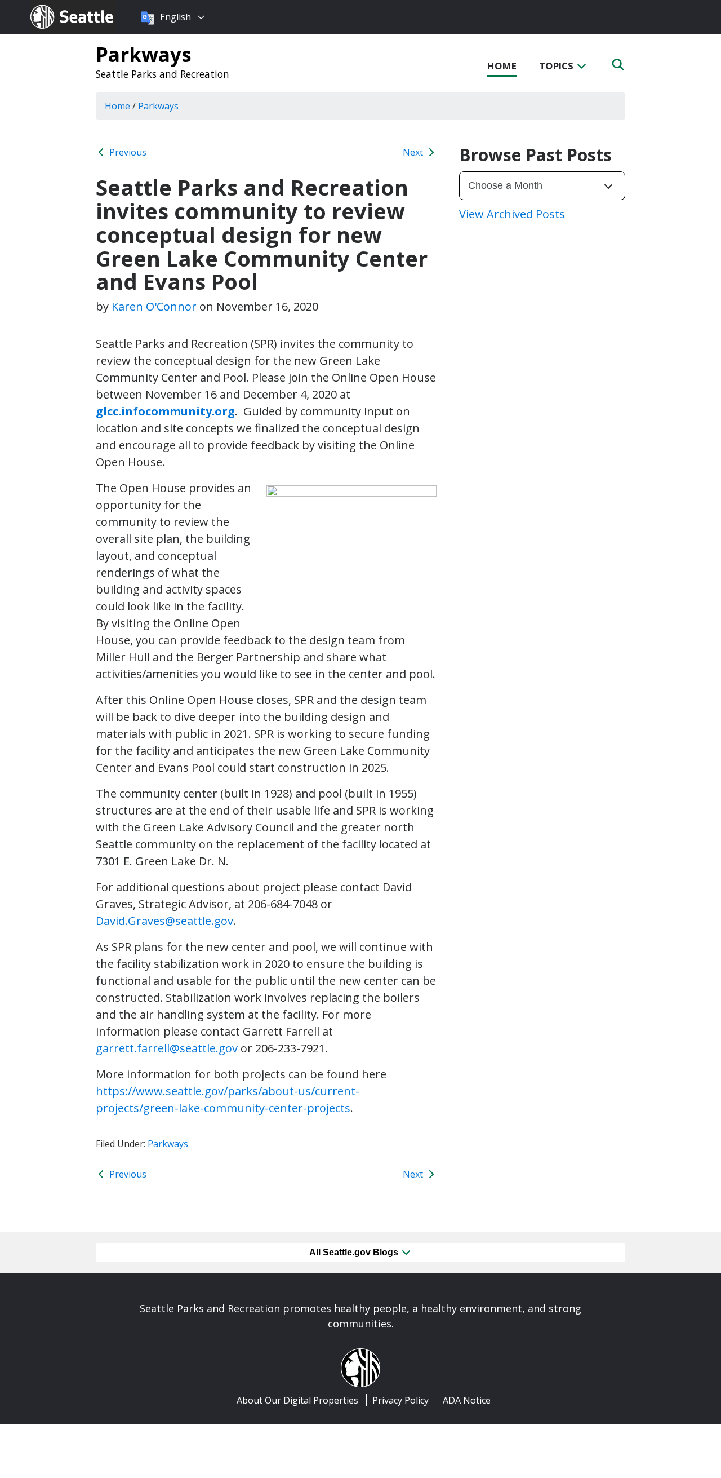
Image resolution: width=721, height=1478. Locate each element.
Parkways (144, 54)
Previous (126, 152)
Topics (557, 65)
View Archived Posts (512, 214)
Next (414, 152)
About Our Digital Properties (297, 1400)
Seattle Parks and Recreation (162, 74)
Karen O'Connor (154, 306)
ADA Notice (467, 1400)
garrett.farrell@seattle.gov (167, 1048)
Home (502, 65)
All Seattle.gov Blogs (354, 1252)
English (175, 17)
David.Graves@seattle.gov (164, 920)
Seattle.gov (54, 6)
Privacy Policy (400, 1400)
